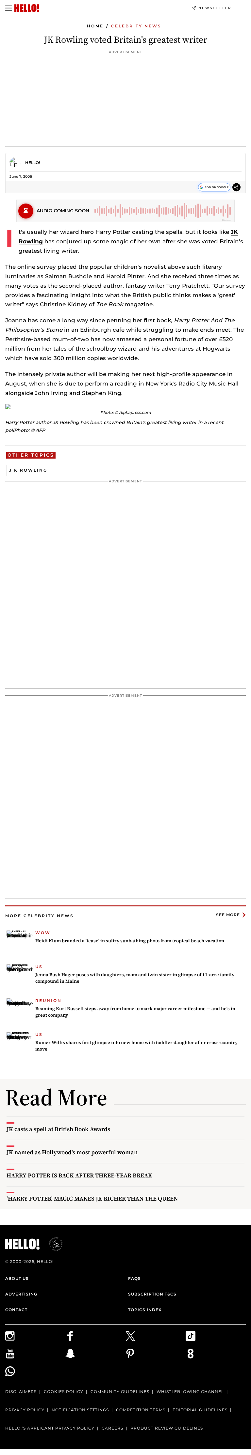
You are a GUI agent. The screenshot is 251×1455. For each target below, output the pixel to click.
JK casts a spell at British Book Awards (58, 1129)
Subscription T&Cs (152, 1294)
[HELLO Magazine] (26, 8)
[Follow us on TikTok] (216, 1336)
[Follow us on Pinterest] (156, 1353)
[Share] (236, 188)
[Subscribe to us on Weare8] (216, 1353)
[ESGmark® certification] (52, 1243)
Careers (112, 1428)
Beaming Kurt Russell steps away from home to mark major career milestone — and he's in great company (135, 1011)
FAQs (134, 1278)
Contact (16, 1309)
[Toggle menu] (8, 8)
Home (95, 25)
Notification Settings (80, 1409)
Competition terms (140, 1409)
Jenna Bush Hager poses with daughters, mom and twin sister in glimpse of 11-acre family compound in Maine (134, 977)
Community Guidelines (120, 1391)
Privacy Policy (24, 1409)
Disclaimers (21, 1391)
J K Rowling (28, 470)
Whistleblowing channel (190, 1391)
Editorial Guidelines (200, 1409)
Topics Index (144, 1309)
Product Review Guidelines (166, 1428)
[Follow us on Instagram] (35, 1336)
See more (228, 914)
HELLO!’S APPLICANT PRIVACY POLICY (49, 1428)
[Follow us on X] (156, 1336)
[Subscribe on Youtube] (35, 1353)
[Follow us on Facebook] (95, 1336)
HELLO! (32, 162)
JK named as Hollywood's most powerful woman (72, 1152)
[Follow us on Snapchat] (95, 1353)
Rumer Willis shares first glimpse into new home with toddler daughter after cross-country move (136, 1045)
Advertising (21, 1294)
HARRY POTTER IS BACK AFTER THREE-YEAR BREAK (79, 1175)
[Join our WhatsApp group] (35, 1371)
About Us (17, 1278)
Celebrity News (136, 25)
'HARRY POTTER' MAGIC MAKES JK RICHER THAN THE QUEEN (92, 1198)
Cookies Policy (63, 1391)
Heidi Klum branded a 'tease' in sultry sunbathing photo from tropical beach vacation (129, 940)
